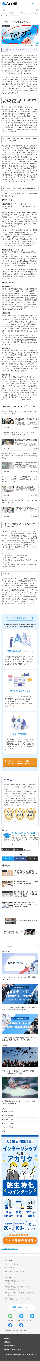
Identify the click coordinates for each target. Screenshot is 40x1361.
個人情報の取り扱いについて (12, 1349)
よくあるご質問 (9, 1267)
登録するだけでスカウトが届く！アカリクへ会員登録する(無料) (19, 762)
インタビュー (8, 1119)
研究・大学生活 (9, 1123)
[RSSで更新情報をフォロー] (15, 844)
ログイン (33, 4)
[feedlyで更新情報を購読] (13, 844)
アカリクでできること (11, 1264)
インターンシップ (8, 849)
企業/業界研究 (8, 1115)
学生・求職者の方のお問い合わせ (14, 1271)
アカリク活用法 (7, 1127)
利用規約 (7, 1342)
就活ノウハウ (19, 849)
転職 (3, 1131)
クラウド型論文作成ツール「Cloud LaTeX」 (18, 1299)
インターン (28, 849)
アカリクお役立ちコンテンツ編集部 (23, 833)
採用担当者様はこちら (20, 1307)
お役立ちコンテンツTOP (9, 1249)
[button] (36, 946)
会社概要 (7, 1338)
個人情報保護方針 (9, 1345)
